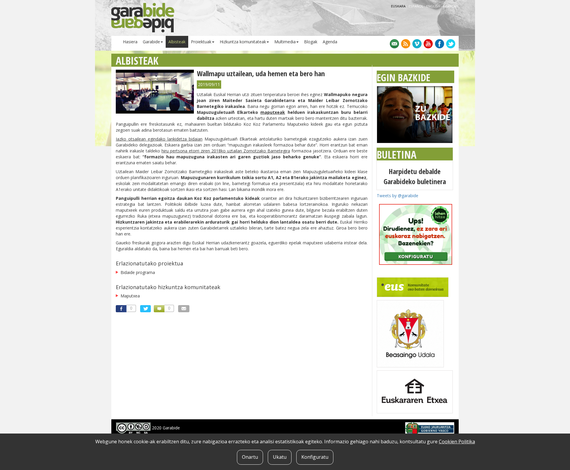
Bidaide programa (138, 272)
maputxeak (272, 112)
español (416, 6)
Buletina (397, 155)
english (433, 6)
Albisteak (177, 41)
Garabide (151, 41)
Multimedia (285, 41)
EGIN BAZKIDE (403, 77)
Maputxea (130, 296)
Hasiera (130, 41)
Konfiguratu (314, 457)
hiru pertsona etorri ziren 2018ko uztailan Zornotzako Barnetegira (226, 151)
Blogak (310, 41)
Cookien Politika (457, 441)
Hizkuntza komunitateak (243, 41)
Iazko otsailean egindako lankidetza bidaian (159, 139)
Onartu (250, 457)
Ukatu (279, 457)
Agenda (330, 41)
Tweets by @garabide (397, 195)
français (451, 6)
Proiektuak (201, 41)
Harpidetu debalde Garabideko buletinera (415, 176)
